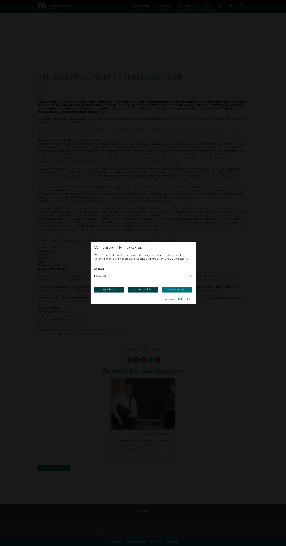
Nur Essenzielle (143, 289)
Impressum (170, 299)
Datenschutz (185, 299)
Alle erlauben (177, 289)
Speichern (109, 289)
